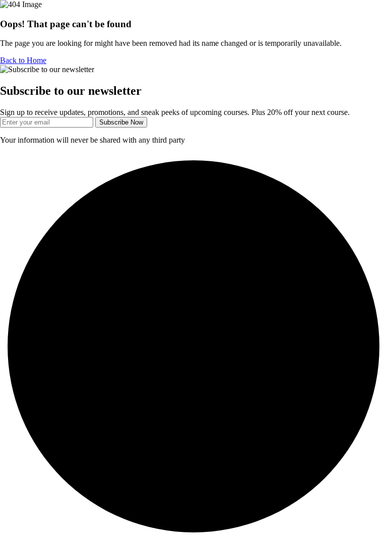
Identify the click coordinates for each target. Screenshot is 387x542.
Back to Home (23, 60)
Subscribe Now (121, 122)
